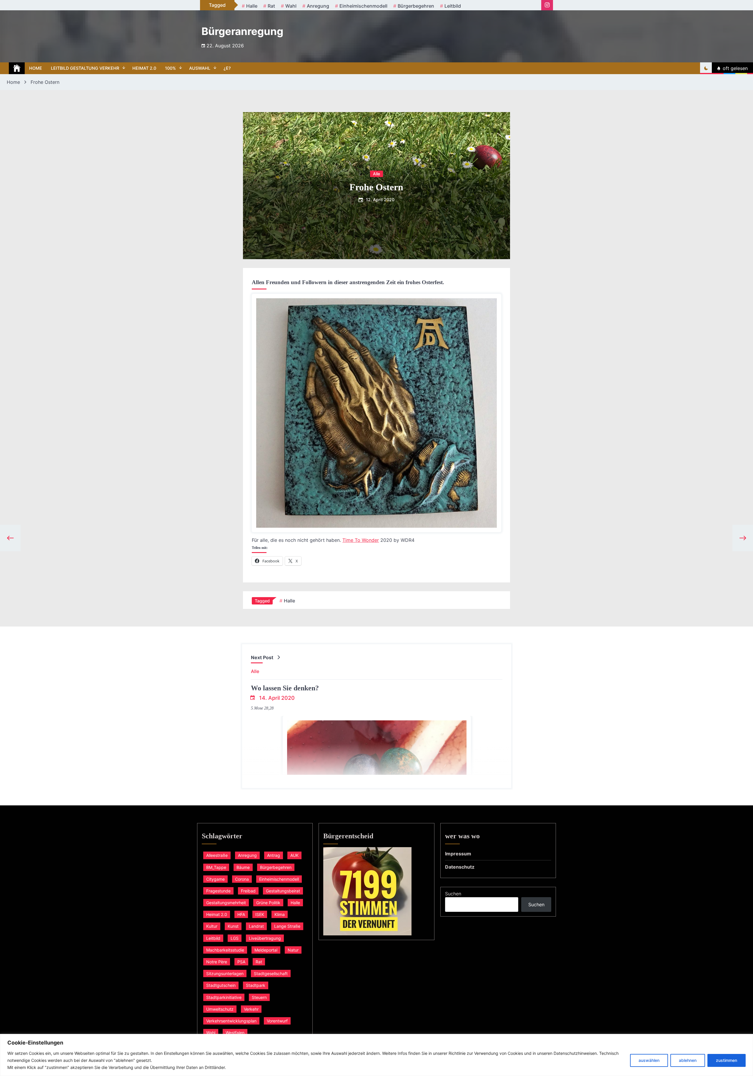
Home (35, 68)
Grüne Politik (268, 902)
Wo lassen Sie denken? (285, 688)
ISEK (259, 914)
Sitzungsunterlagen (225, 973)
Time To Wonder (360, 540)
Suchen (453, 894)
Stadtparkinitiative (223, 997)
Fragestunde (218, 890)
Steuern (259, 997)
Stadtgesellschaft (271, 973)
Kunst (233, 926)
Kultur (211, 926)
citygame (215, 879)
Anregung (318, 6)
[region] (376, 1055)
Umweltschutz (220, 1009)
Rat (271, 6)
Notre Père (216, 961)
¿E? (227, 68)
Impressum (458, 854)
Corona (242, 879)
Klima (279, 914)
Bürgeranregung (242, 31)
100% (170, 68)
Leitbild (452, 6)
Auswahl (199, 68)
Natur (293, 949)
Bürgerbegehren (416, 6)
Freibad (248, 890)
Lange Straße (287, 926)
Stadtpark (255, 985)
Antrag (273, 855)
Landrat (256, 926)
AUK (294, 855)
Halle (251, 6)
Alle (376, 173)
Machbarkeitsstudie (225, 949)
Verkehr (251, 1009)
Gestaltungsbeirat (283, 890)
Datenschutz (459, 867)
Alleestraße (217, 855)
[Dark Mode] (706, 68)
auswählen (649, 1060)
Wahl (290, 6)
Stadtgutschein (221, 985)
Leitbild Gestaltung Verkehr (85, 68)
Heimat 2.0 (144, 68)
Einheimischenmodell (363, 6)
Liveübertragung (265, 938)
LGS (235, 938)
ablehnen (688, 1060)
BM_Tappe (216, 867)
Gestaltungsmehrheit (226, 902)
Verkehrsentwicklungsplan (231, 1020)
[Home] (17, 68)
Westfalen (235, 1032)
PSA (241, 961)
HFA (241, 914)
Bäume (243, 867)
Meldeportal (265, 949)
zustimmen (726, 1060)
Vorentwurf (277, 1020)
